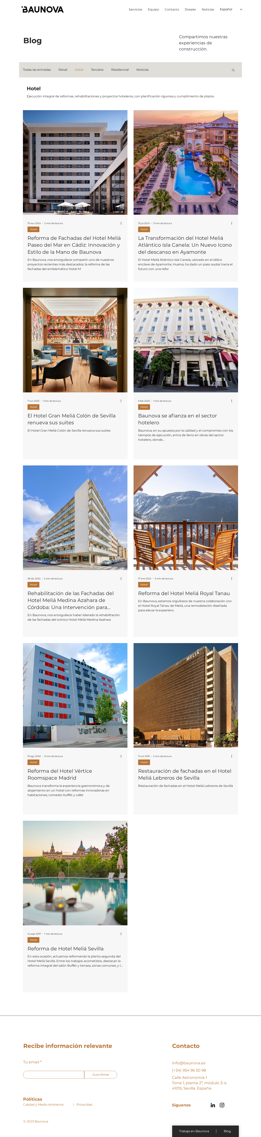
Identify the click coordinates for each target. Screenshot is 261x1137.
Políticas (32, 1099)
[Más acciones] (122, 223)
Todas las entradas (37, 70)
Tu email (31, 1062)
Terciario (97, 70)
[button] (233, 70)
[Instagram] (222, 1105)
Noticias (142, 70)
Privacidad (84, 1104)
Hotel (79, 70)
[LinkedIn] (213, 1105)
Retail (62, 70)
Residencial (120, 70)
